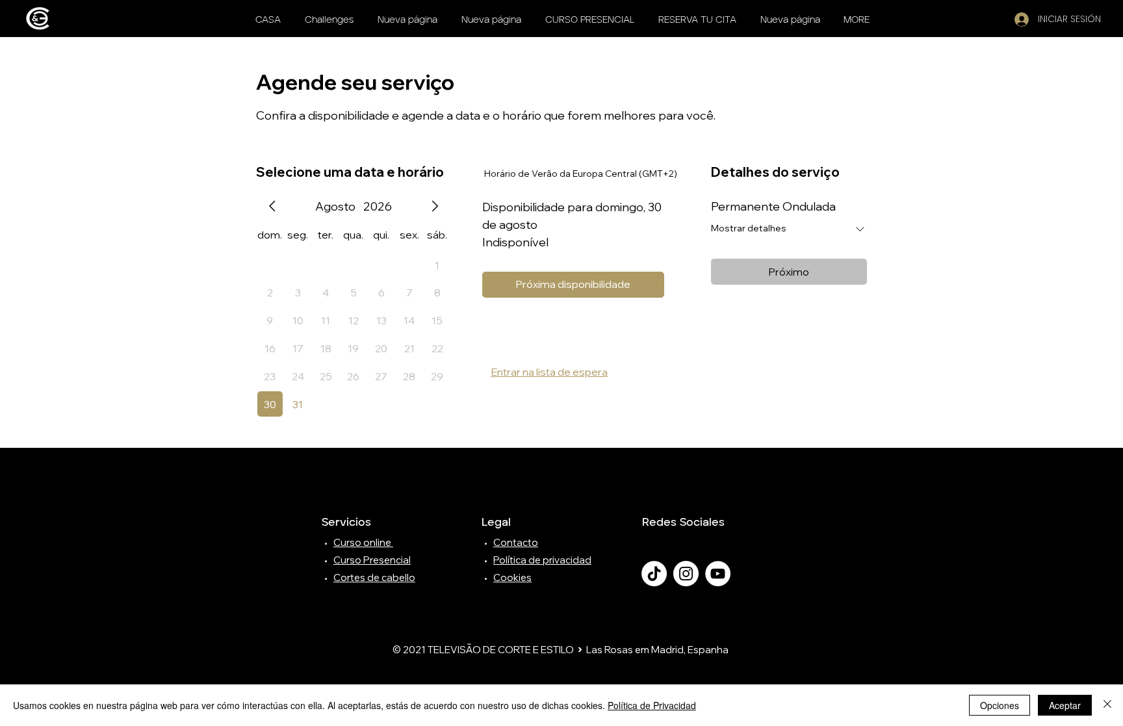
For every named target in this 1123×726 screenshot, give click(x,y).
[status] (580, 174)
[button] (697, 20)
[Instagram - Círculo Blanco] (686, 573)
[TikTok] (654, 573)
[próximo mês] (435, 206)
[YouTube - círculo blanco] (717, 573)
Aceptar (1065, 705)
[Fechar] (1107, 705)
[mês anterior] (272, 206)
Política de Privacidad (652, 705)
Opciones (999, 705)
